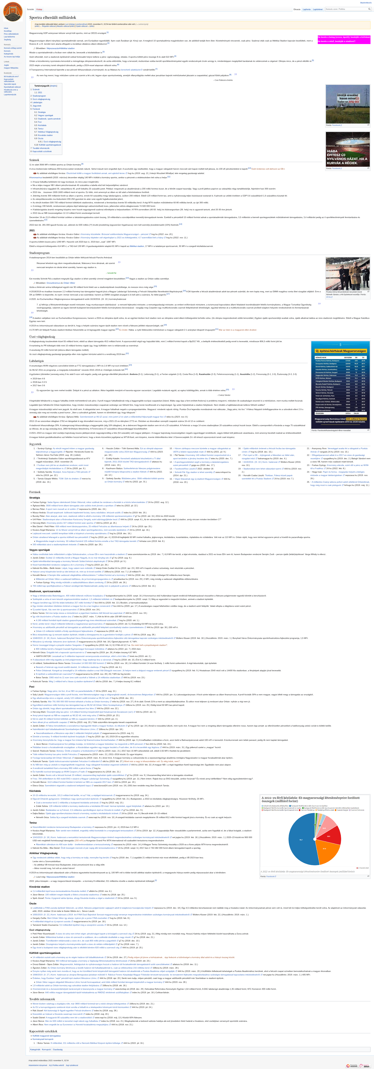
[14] (127, 278)
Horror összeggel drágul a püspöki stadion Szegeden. (57, 645)
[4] (175, 56)
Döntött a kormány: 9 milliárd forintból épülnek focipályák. (59, 736)
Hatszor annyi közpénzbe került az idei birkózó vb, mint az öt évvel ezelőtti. (67, 571)
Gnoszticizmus (53, 283)
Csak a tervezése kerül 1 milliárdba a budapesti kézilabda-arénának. (67, 802)
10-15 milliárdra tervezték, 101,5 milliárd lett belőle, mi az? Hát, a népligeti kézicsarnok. (73, 795)
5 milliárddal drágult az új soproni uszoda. (52, 921)
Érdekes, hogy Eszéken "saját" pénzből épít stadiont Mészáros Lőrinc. (65, 978)
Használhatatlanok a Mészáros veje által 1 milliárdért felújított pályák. (68, 733)
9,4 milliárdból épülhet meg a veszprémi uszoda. (81, 925)
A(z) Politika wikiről (56, 1065)
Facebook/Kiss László (185, 468)
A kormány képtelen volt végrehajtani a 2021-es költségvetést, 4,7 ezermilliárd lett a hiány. (122, 237)
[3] (103, 52)
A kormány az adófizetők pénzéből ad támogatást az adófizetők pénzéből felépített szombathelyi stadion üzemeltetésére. (88, 627)
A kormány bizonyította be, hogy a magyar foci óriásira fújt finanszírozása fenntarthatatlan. (74, 740)
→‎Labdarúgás (142, 24)
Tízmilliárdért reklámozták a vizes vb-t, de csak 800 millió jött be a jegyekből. (81, 941)
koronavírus (36, 177)
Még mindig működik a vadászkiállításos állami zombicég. (77, 582)
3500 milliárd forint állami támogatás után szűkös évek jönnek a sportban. (80, 505)
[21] (216, 329)
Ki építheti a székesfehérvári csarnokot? (54, 674)
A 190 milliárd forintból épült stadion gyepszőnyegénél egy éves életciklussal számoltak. (76, 620)
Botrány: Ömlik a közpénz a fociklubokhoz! (76, 751)
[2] (108, 43)
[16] (184, 291)
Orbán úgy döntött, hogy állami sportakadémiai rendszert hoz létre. (63, 708)
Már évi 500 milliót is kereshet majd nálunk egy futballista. (71, 1021)
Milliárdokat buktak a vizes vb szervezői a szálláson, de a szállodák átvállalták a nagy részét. (88, 937)
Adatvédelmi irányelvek (38, 1065)
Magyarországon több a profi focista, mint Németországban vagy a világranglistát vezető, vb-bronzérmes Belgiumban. (99, 694)
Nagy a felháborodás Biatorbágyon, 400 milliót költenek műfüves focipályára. (68, 596)
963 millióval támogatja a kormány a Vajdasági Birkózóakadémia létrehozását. (92, 961)
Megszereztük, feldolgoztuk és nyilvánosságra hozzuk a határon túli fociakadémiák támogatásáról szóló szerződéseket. (115, 964)
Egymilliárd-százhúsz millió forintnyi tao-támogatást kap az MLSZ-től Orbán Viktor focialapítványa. (78, 705)
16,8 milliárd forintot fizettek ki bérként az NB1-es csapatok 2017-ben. (79, 782)
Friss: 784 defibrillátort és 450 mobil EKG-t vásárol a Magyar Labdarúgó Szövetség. (71, 779)
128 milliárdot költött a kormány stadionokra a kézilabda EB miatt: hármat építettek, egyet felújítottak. (95, 806)
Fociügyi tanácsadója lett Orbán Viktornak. (52, 758)
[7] (156, 69)
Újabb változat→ (82, 26)
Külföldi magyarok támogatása (47, 1036)
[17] (168, 294)
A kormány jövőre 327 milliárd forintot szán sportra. (70, 523)
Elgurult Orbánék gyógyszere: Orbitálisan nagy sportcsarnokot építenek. (66, 799)
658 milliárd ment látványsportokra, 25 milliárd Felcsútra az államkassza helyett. (92, 526)
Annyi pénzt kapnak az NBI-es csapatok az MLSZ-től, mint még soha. (65, 715)
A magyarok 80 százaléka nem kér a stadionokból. (69, 1017)
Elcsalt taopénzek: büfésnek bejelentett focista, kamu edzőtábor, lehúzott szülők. (84, 512)
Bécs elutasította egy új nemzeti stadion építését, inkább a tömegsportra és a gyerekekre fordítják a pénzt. (82, 634)
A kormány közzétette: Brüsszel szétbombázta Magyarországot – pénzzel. (114, 234)
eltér (37, 26)
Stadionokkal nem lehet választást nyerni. (262, 468)
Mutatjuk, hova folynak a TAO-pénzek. (70, 472)
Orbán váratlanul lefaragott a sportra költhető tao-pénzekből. (61, 537)
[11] (168, 177)
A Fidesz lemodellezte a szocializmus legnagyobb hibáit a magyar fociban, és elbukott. (85, 726)
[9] (82, 164)
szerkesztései (81, 24)
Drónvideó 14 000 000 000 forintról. (87, 663)
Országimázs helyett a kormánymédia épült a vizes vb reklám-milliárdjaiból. (80, 944)
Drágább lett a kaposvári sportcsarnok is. (65, 652)
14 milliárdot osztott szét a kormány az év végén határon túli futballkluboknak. (68, 957)
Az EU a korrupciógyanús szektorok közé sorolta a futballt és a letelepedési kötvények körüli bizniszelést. (81, 1007)
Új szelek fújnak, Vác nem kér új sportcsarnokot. (55, 609)
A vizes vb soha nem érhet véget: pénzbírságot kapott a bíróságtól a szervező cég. (94, 934)
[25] (227, 390)
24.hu (328, 297)
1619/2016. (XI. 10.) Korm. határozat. (260, 462)
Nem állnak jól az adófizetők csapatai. (50, 722)
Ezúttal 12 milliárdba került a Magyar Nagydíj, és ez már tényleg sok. (77, 558)
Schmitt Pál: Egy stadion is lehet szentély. (194, 472)
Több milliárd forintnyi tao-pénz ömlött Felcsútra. (55, 754)
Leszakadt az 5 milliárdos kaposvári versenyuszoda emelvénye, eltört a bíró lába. (89, 656)
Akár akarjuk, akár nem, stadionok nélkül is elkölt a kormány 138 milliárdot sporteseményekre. (89, 516)
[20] (117, 329)
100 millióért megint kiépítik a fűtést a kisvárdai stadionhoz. (72, 894)
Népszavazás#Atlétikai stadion (61, 48)
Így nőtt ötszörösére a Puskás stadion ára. (52, 616)
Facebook (336, 125)
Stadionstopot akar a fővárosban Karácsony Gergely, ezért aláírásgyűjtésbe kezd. (80, 519)
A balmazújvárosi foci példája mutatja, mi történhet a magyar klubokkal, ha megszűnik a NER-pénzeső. (96, 744)
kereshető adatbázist (130, 70)
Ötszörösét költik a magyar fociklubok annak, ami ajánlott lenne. (95, 173)
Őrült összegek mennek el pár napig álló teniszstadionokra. (88, 848)
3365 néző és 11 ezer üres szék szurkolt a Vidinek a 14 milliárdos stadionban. (85, 677)
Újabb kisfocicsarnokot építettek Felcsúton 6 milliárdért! (74, 761)
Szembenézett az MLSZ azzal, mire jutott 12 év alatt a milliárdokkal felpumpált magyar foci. (122, 417)
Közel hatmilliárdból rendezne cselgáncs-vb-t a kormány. (59, 565)
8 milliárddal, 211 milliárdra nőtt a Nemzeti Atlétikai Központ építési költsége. (86, 1043)
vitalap (72, 24)
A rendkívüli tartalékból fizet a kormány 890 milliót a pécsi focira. (62, 768)
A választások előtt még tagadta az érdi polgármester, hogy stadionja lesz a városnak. (72, 660)
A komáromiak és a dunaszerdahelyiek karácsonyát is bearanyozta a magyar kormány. (73, 989)
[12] (45, 220)
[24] (126, 369)
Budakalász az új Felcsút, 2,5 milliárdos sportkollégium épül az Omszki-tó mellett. (83, 810)
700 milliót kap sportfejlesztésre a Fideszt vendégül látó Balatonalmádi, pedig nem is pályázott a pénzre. (81, 586)
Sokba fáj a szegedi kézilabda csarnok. (68, 817)
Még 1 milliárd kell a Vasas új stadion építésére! (71, 681)
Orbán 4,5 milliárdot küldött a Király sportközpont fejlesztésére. (65, 631)
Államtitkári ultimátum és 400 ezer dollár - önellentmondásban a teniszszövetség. (73, 844)
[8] (230, 75)
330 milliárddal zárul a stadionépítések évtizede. (55, 544)
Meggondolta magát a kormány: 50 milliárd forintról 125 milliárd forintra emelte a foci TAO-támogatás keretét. (86, 541)
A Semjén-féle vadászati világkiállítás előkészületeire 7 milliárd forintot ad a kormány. (86, 575)
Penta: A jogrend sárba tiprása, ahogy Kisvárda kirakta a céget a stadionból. (80, 898)
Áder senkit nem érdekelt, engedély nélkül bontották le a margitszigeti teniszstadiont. (95, 830)
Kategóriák (35, 1049)
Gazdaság (58, 1049)
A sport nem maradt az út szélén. (61, 509)
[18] (30, 317)
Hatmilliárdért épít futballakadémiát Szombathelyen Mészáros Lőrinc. (64, 729)
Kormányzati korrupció (43, 1039)
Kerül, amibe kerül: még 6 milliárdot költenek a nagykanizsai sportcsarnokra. (68, 624)
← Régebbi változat (48, 26)
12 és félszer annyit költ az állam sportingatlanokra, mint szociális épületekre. (91, 530)
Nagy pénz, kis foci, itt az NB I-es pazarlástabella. (70, 691)
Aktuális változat (63, 26)
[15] (155, 286)
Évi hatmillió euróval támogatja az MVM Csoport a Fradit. (59, 772)
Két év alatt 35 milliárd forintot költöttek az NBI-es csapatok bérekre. (64, 719)
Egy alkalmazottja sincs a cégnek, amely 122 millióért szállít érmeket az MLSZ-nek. (71, 698)
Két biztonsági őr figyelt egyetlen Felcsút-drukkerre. (67, 1010)
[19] (165, 325)
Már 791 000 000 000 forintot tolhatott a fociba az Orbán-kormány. (78, 701)
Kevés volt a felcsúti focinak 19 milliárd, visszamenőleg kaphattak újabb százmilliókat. (85, 775)
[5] (313, 60)
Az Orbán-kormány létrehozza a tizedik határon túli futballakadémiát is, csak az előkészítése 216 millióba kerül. (99, 968)
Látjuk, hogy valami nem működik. (77, 568)
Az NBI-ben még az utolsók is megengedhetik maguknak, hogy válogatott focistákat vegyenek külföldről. (81, 765)
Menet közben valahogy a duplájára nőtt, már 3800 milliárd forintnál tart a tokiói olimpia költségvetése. (80, 1004)
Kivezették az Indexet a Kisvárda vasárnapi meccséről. (58, 1014)
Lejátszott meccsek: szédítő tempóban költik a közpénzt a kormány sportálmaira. (70, 533)
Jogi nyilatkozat (72, 1065)
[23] (130, 365)
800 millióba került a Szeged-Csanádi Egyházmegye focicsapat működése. (70, 649)
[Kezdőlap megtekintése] (13, 11)
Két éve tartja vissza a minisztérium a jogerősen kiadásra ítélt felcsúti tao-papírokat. (84, 613)
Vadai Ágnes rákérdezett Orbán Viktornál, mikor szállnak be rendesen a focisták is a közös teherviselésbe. (96, 502)
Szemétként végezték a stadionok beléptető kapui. (68, 785)
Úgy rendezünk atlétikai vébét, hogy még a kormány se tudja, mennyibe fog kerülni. (71, 857)
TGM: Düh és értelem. (69, 478)
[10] (249, 168)
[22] (127, 353)
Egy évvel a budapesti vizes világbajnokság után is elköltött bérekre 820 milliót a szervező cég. (76, 947)
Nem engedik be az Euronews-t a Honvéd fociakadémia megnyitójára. (76, 1024)
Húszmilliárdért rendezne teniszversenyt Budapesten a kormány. (62, 827)
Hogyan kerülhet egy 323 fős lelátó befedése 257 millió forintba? (62, 603)
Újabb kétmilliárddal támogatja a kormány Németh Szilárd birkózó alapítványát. (69, 561)
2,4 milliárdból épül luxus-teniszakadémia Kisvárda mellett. (59, 891)
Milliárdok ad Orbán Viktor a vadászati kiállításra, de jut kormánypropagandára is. (73, 579)
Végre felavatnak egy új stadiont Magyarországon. (198, 479)
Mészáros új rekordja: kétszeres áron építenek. (54, 641)
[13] (180, 224)
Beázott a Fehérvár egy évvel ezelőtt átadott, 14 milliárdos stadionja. (67, 667)
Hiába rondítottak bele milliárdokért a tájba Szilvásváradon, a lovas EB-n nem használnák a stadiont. (79, 554)
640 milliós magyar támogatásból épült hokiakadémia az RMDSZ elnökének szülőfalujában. (87, 992)
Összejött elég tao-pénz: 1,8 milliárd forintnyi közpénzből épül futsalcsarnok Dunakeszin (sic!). (90, 712)
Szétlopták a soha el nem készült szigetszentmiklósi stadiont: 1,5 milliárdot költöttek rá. (72, 599)
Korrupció (46, 1049)
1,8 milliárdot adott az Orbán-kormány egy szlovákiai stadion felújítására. (66, 985)
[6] (118, 65)
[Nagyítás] (368, 125)
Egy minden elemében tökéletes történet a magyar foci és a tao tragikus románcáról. (72, 606)
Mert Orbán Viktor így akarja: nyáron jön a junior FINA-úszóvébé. (77, 918)
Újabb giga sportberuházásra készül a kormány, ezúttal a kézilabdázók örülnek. (82, 813)
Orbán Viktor (69, 283)
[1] (108, 32)
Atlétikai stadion (137, 246)
